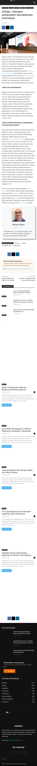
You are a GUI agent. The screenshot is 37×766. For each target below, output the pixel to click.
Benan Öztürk (18, 225)
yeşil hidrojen (17, 245)
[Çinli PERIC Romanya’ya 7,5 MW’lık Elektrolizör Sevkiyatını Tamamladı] (7, 303)
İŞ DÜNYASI (17, 7)
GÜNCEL (11, 7)
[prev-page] (3, 319)
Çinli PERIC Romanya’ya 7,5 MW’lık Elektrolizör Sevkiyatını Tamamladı (16, 430)
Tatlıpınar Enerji (29, 76)
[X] (8, 27)
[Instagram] (16, 753)
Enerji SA (16, 193)
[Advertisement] (18, 341)
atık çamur (17, 243)
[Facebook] (3, 27)
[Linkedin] (12, 27)
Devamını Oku (6, 405)
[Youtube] (25, 753)
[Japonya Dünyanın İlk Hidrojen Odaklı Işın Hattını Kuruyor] (7, 312)
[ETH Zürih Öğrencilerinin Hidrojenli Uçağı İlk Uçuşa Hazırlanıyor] (18, 501)
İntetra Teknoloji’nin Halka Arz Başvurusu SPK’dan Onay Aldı (14, 388)
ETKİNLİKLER (5, 7)
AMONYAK (4, 550)
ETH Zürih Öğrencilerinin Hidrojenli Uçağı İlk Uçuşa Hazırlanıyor (16, 512)
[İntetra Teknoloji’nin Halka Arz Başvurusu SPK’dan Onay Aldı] (7, 293)
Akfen (16, 198)
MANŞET (23, 7)
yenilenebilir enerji (7, 245)
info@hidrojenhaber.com (16, 740)
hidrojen (24, 243)
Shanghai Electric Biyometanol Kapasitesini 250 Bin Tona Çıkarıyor (17, 554)
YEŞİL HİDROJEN (29, 7)
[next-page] (6, 319)
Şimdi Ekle (10, 671)
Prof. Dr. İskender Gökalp (16, 139)
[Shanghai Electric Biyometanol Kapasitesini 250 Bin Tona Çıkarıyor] (18, 542)
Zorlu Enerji (23, 203)
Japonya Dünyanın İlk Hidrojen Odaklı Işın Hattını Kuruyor (17, 471)
